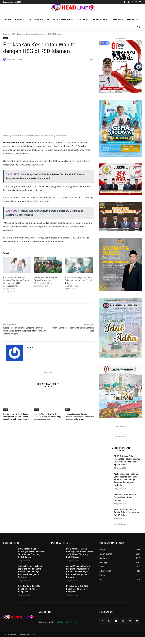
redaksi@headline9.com (65, 622)
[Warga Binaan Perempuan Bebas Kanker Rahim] (48, 265)
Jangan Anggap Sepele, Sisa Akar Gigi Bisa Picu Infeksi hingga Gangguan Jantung (48, 416)
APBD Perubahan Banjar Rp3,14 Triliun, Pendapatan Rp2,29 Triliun (126, 512)
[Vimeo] (136, 2)
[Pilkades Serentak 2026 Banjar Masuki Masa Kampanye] (105, 497)
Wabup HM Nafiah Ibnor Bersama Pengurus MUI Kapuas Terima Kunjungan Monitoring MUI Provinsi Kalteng (24, 331)
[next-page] (9, 426)
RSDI (13, 34)
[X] (132, 2)
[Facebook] (124, 2)
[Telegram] (116, 621)
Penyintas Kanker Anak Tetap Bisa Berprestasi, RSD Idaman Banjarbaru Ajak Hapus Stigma (16, 416)
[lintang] (5, 59)
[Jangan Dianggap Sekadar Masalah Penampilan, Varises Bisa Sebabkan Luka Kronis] (79, 401)
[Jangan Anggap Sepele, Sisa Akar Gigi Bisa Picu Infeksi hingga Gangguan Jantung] (48, 401)
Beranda (6, 34)
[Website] (123, 621)
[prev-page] (5, 426)
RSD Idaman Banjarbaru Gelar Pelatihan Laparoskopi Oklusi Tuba (78, 280)
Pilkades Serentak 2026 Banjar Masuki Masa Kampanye (125, 497)
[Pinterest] (37, 66)
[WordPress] (137, 621)
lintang (11, 59)
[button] (138, 26)
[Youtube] (140, 2)
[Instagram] (128, 2)
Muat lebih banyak (119, 524)
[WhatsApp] (44, 66)
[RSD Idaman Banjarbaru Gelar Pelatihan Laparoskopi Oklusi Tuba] (79, 265)
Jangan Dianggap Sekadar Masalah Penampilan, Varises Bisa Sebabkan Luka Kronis (79, 416)
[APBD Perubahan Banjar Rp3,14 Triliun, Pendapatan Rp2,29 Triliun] (105, 512)
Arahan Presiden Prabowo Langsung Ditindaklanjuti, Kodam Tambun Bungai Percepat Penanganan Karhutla (126, 479)
